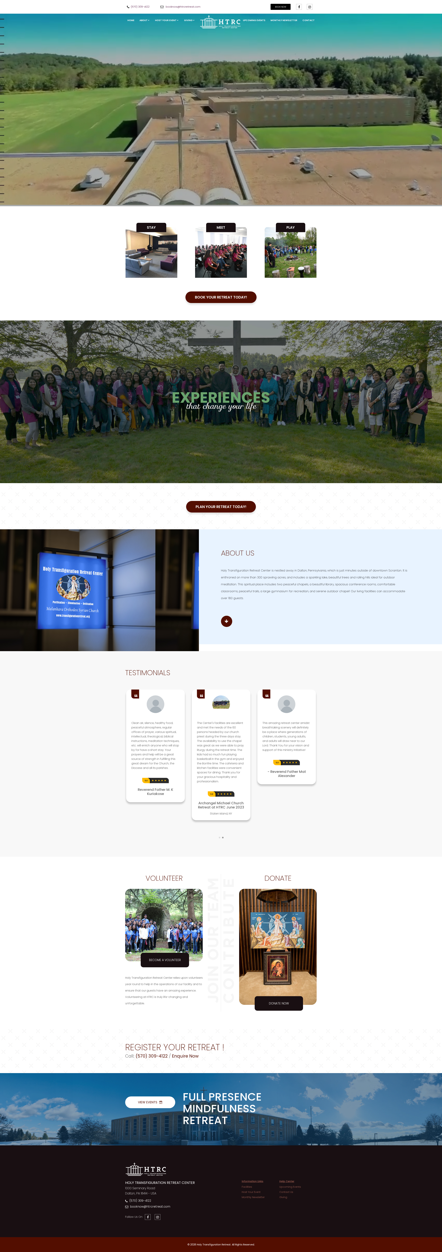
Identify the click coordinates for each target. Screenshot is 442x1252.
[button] (8, 402)
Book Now (280, 6)
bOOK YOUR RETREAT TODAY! (221, 297)
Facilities (247, 1187)
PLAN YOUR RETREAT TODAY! (221, 506)
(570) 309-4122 (140, 1201)
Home (130, 20)
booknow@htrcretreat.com (150, 1206)
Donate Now (279, 1003)
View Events (147, 1102)
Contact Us (286, 1192)
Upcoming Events (254, 20)
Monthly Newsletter (284, 20)
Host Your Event (165, 20)
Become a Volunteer (165, 960)
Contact (308, 20)
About (143, 20)
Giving (188, 20)
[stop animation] (221, 687)
